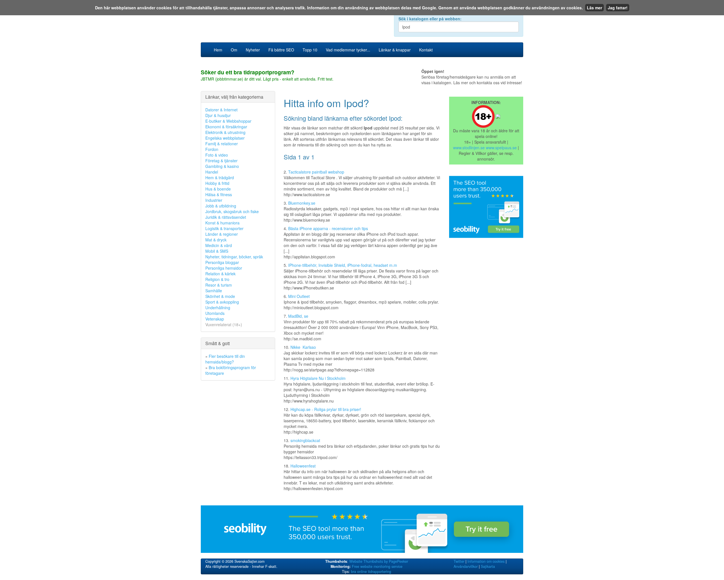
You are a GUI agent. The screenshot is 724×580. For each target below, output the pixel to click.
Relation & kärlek (220, 273)
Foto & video (216, 155)
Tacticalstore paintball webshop (316, 172)
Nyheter (253, 50)
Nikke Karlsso (303, 347)
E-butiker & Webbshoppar (228, 121)
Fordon (211, 149)
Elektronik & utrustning (225, 132)
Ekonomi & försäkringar (226, 126)
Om (234, 50)
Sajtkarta (488, 566)
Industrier (213, 200)
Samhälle (213, 290)
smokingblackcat (305, 440)
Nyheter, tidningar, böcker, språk (234, 256)
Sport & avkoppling (222, 302)
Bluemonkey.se (301, 203)
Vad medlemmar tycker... (348, 50)
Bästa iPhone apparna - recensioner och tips (328, 228)
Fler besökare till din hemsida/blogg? (225, 359)
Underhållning (217, 307)
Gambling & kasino (222, 166)
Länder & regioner (221, 234)
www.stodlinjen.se (469, 147)
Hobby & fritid (217, 183)
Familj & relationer (221, 143)
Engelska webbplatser (225, 138)
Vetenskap (214, 319)
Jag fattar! (618, 7)
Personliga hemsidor (223, 268)
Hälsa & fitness (218, 194)
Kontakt (426, 50)
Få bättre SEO (281, 50)
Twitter (459, 561)
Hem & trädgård (219, 177)
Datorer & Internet (221, 109)
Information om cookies (486, 561)
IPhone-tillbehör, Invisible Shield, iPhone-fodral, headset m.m (342, 265)
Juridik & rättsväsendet (225, 217)
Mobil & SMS (216, 251)
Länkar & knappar (395, 50)
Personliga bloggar (222, 262)
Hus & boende (218, 189)
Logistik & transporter (224, 228)
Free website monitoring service (377, 566)
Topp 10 (310, 50)
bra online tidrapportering (371, 571)
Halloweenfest (303, 466)
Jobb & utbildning (220, 206)
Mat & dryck (216, 240)
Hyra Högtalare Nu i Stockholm (318, 378)
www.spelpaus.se (501, 147)
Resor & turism (218, 285)
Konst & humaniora (222, 223)
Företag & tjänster (221, 160)
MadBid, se (298, 316)
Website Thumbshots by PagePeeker (378, 561)
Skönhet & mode (220, 296)
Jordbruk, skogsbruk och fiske (232, 211)
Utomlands (215, 313)
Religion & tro (217, 279)
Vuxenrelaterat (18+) (223, 324)
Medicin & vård (218, 245)
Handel (211, 172)
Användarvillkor (466, 566)
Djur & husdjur (218, 115)
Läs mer (594, 7)
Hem (218, 50)
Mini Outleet (299, 296)
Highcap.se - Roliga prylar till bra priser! (325, 409)
